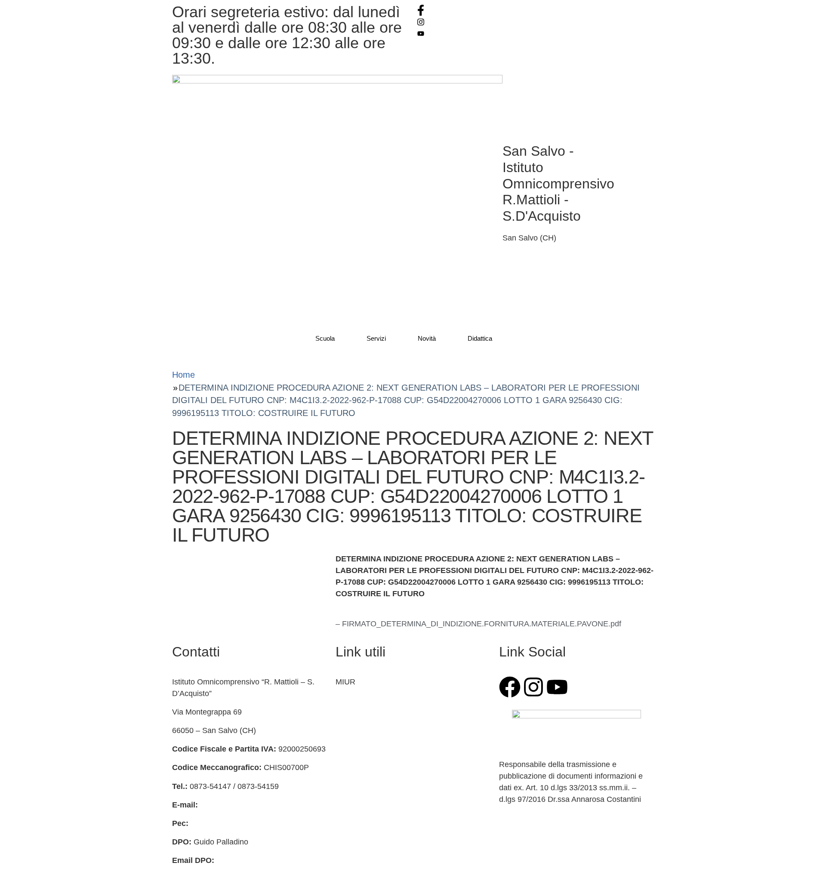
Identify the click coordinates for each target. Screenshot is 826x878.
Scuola (325, 338)
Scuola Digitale (361, 756)
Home (183, 374)
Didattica (480, 338)
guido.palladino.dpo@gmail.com (271, 860)
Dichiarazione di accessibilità (385, 811)
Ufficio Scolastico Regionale (383, 719)
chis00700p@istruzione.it (243, 805)
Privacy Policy (360, 793)
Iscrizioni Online (363, 700)
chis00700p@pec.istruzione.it (241, 823)
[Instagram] (535, 22)
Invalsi (347, 737)
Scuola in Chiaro (364, 774)
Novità (427, 338)
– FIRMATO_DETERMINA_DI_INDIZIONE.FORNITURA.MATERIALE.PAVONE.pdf (478, 623)
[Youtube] (557, 687)
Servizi (376, 338)
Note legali (354, 830)
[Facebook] (535, 10)
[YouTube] (535, 33)
